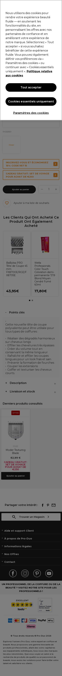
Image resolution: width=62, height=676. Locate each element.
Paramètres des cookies (31, 113)
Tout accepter (31, 87)
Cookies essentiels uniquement (31, 101)
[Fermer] (58, 5)
